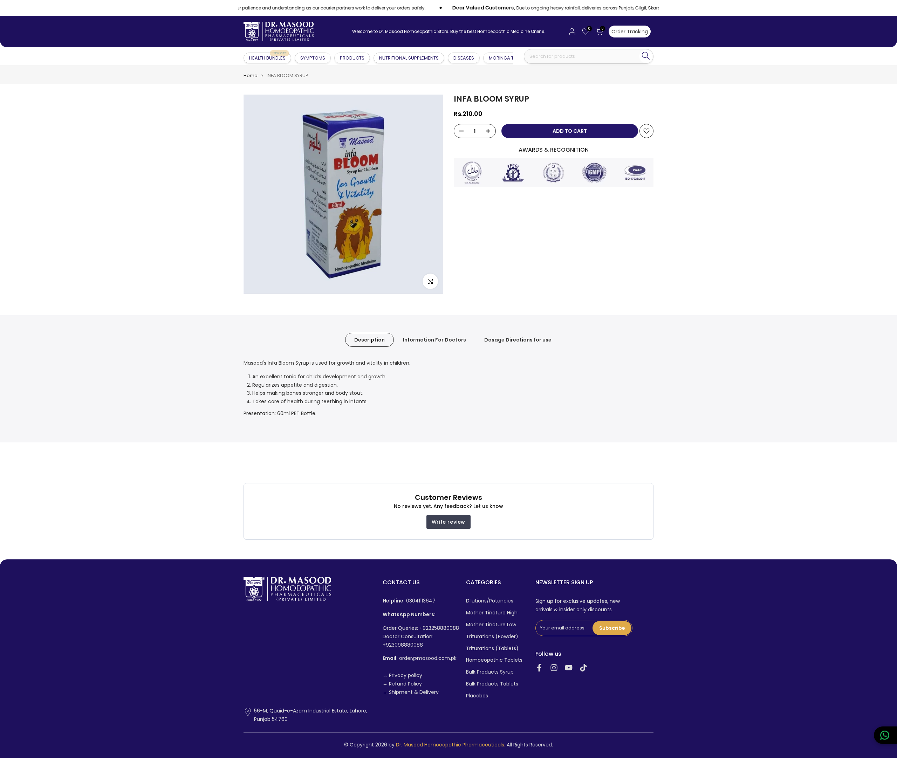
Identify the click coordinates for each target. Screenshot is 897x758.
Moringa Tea (504, 58)
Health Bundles (267, 57)
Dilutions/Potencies (489, 601)
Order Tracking (629, 31)
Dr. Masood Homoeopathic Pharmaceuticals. (450, 745)
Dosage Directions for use (518, 339)
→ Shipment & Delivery (411, 692)
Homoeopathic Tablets (494, 660)
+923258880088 (439, 628)
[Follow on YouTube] (569, 667)
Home (251, 75)
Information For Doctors (434, 339)
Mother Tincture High (492, 612)
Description (369, 339)
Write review (448, 521)
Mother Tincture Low (491, 624)
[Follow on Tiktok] (583, 667)
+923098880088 (403, 645)
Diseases (463, 58)
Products (352, 58)
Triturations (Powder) (492, 636)
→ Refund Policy (402, 684)
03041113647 (409, 601)
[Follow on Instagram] (554, 667)
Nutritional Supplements (409, 58)
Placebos (477, 695)
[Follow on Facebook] (539, 667)
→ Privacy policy (402, 675)
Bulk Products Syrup (490, 672)
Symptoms (312, 58)
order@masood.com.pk (420, 658)
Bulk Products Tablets (492, 684)
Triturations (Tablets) (492, 648)
